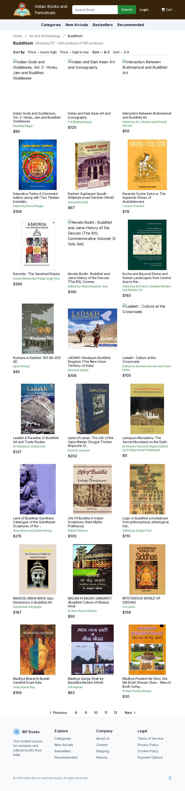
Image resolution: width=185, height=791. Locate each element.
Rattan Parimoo (78, 530)
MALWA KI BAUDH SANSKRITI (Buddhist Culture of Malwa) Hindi (89, 602)
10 (95, 712)
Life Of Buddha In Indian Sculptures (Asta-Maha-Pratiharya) (85, 522)
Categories (51, 25)
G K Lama (129, 606)
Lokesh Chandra (133, 206)
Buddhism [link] (75, 36)
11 (105, 712)
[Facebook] (170, 778)
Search (126, 9)
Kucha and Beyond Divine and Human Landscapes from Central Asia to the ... (147, 278)
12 (115, 712)
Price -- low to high (42, 52)
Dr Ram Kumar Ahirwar (82, 611)
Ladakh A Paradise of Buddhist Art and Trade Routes (36, 440)
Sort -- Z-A (121, 52)
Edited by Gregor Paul (137, 530)
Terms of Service (150, 738)
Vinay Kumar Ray (24, 687)
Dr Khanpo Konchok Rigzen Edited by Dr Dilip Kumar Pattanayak (145, 448)
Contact (102, 745)
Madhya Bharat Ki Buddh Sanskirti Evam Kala (31, 681)
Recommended (66, 757)
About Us (103, 738)
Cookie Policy (148, 751)
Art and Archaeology (45, 36)
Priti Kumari (75, 687)
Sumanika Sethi (78, 202)
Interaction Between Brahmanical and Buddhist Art (147, 115)
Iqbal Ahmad (21, 366)
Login (144, 9)
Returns (101, 757)
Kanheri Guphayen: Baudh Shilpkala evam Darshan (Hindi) (91, 196)
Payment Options (150, 757)
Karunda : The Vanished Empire (36, 274)
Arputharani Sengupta (27, 606)
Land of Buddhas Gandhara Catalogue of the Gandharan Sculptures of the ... (34, 522)
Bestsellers (63, 751)
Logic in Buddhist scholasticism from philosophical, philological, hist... (146, 522)
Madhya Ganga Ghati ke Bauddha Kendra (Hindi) (86, 681)
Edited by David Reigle (28, 206)
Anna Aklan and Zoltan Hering (32, 530)
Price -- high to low (74, 52)
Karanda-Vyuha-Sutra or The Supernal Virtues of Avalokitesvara (144, 197)
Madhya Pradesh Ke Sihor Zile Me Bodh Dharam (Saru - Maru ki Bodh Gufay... (147, 682)
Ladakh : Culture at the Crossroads (139, 360)
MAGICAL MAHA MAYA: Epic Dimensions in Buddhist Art (33, 600)
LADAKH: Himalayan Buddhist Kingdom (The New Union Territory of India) (89, 361)
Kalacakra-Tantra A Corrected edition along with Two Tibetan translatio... (36, 197)
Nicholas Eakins (78, 370)
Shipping (102, 751)
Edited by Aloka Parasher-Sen (88, 286)
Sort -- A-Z (101, 52)
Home (17, 36)
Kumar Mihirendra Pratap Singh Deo (36, 278)
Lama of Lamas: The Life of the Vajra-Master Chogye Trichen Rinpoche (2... (90, 442)
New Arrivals (64, 745)
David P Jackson (79, 450)
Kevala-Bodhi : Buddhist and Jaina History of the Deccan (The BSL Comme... (89, 278)
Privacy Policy (148, 745)
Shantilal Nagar (23, 126)
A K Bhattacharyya (80, 122)
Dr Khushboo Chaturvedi (29, 446)
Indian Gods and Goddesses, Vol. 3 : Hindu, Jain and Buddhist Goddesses (36, 117)
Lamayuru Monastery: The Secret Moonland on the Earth (145, 440)
